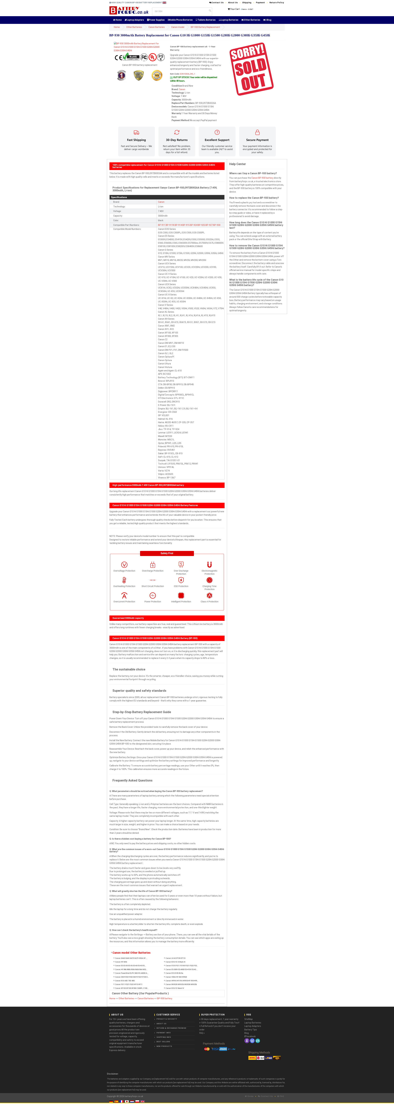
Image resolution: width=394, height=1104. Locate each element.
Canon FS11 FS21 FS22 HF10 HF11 (128, 984)
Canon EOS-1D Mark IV (175, 988)
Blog (268, 20)
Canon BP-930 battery (262, 178)
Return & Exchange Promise (171, 1028)
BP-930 (216, 225)
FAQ (281, 1096)
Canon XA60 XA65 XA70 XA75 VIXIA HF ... (131, 958)
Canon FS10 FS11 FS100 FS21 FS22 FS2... (182, 966)
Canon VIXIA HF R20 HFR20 (176, 977)
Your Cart (235, 9)
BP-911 (161, 225)
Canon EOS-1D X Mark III (175, 962)
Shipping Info (164, 1037)
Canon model (177, 27)
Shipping (246, 2)
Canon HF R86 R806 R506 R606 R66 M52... (131, 969)
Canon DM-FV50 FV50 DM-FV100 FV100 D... (132, 977)
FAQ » (202, 1033)
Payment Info (164, 1033)
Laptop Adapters (135, 20)
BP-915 (186, 225)
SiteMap (248, 1019)
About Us (233, 2)
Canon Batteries (157, 27)
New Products (164, 1046)
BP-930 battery (164, 998)
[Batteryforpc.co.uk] (128, 10)
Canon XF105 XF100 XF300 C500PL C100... (132, 988)
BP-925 (201, 225)
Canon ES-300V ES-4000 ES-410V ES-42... (181, 969)
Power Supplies (157, 20)
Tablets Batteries (206, 20)
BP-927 (209, 225)
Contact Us (217, 2)
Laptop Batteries (229, 20)
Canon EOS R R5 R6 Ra (174, 973)
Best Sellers (163, 1042)
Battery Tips (250, 1029)
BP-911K (170, 225)
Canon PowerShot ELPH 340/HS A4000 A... (131, 973)
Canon (182, 89)
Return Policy (276, 2)
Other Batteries (252, 20)
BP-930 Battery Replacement (205, 27)
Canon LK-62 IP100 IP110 (175, 958)
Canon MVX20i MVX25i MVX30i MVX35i (181, 984)
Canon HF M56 (121, 962)
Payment (260, 2)
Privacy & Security (167, 1019)
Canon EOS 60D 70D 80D (125, 981)
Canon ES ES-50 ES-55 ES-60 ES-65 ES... (130, 966)
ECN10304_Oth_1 (187, 74)
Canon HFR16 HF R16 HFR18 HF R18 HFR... (182, 981)
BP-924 (193, 225)
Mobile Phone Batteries (181, 20)
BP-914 (178, 225)
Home (118, 20)
